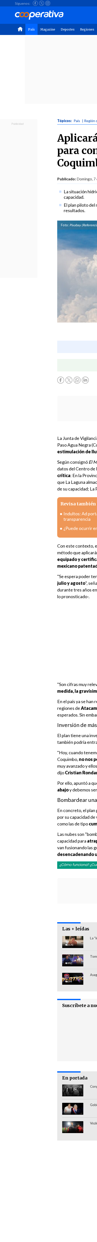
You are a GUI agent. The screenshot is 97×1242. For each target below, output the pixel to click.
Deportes (68, 29)
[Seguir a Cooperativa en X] (41, 3)
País (31, 29)
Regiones (87, 29)
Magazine (47, 29)
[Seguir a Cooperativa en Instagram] (47, 3)
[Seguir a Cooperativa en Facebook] (35, 3)
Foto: (65, 225)
